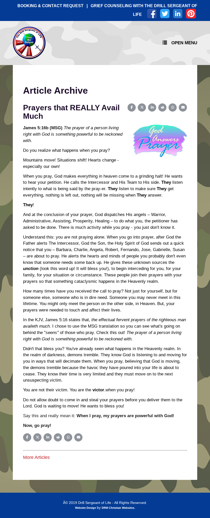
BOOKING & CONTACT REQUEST (50, 6)
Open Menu (184, 42)
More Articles (36, 457)
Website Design (86, 507)
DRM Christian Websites (118, 507)
